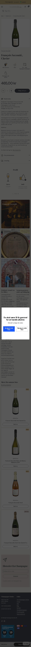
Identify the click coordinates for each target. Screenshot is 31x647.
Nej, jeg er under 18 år (22, 329)
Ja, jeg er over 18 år (9, 329)
